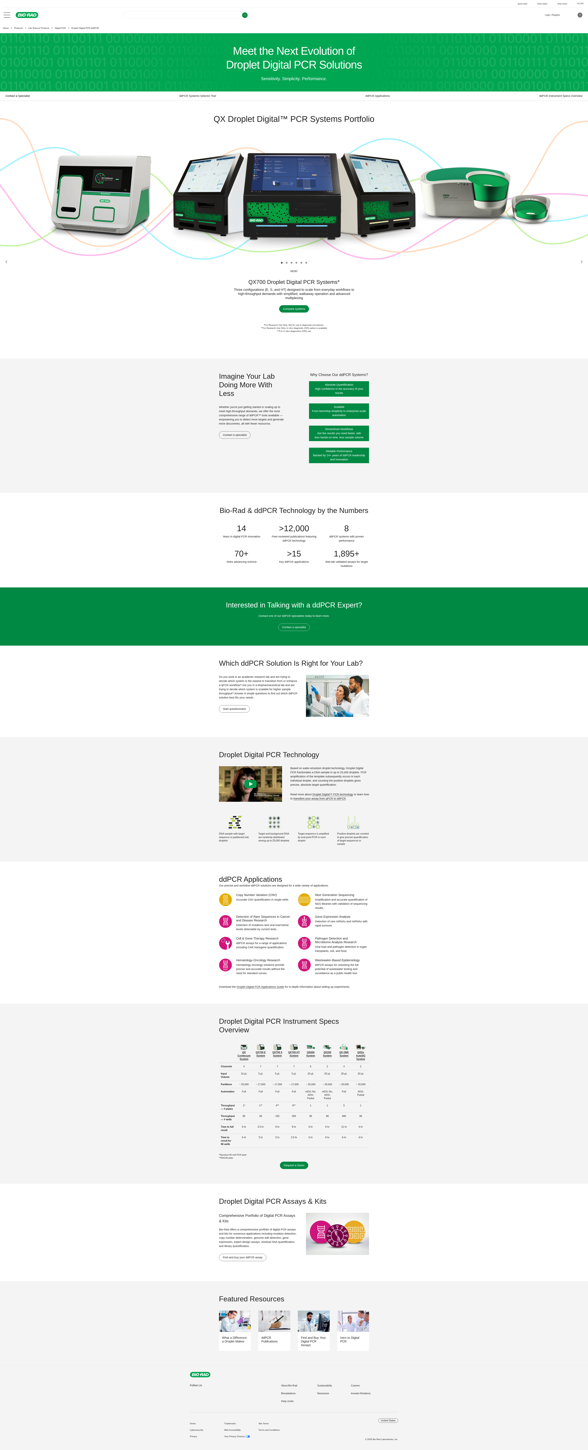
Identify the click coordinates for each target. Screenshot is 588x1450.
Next (581, 261)
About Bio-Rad (289, 1385)
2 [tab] (287, 263)
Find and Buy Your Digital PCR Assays (313, 1341)
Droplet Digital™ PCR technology (332, 794)
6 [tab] (306, 263)
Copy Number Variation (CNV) (256, 895)
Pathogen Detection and (336, 940)
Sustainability (324, 1385)
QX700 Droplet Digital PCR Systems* (294, 282)
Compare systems (294, 308)
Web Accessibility (232, 1430)
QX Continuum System (244, 1055)
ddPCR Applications (378, 95)
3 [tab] (291, 263)
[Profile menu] (566, 15)
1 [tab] (282, 263)
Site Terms (263, 1423)
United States (388, 1420)
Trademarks (230, 1423)
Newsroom (323, 1393)
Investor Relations (361, 1393)
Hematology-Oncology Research (258, 960)
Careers (355, 1385)
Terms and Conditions (269, 1430)
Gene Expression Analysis (332, 916)
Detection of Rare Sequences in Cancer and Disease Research (263, 918)
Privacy (193, 1436)
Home (6, 28)
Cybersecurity (196, 1430)
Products (18, 28)
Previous (6, 261)
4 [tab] (296, 263)
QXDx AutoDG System (360, 1055)
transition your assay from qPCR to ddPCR (319, 798)
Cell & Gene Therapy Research (257, 938)
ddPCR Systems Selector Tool (197, 95)
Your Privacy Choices (234, 1436)
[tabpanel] (294, 196)
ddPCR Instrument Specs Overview (560, 95)
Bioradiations (288, 1393)
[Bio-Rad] (200, 1374)
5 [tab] (301, 263)
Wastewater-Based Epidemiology (337, 960)
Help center (287, 1401)
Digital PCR (60, 28)
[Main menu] (7, 15)
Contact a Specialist (18, 95)
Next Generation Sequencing (334, 895)
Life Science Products (38, 28)
